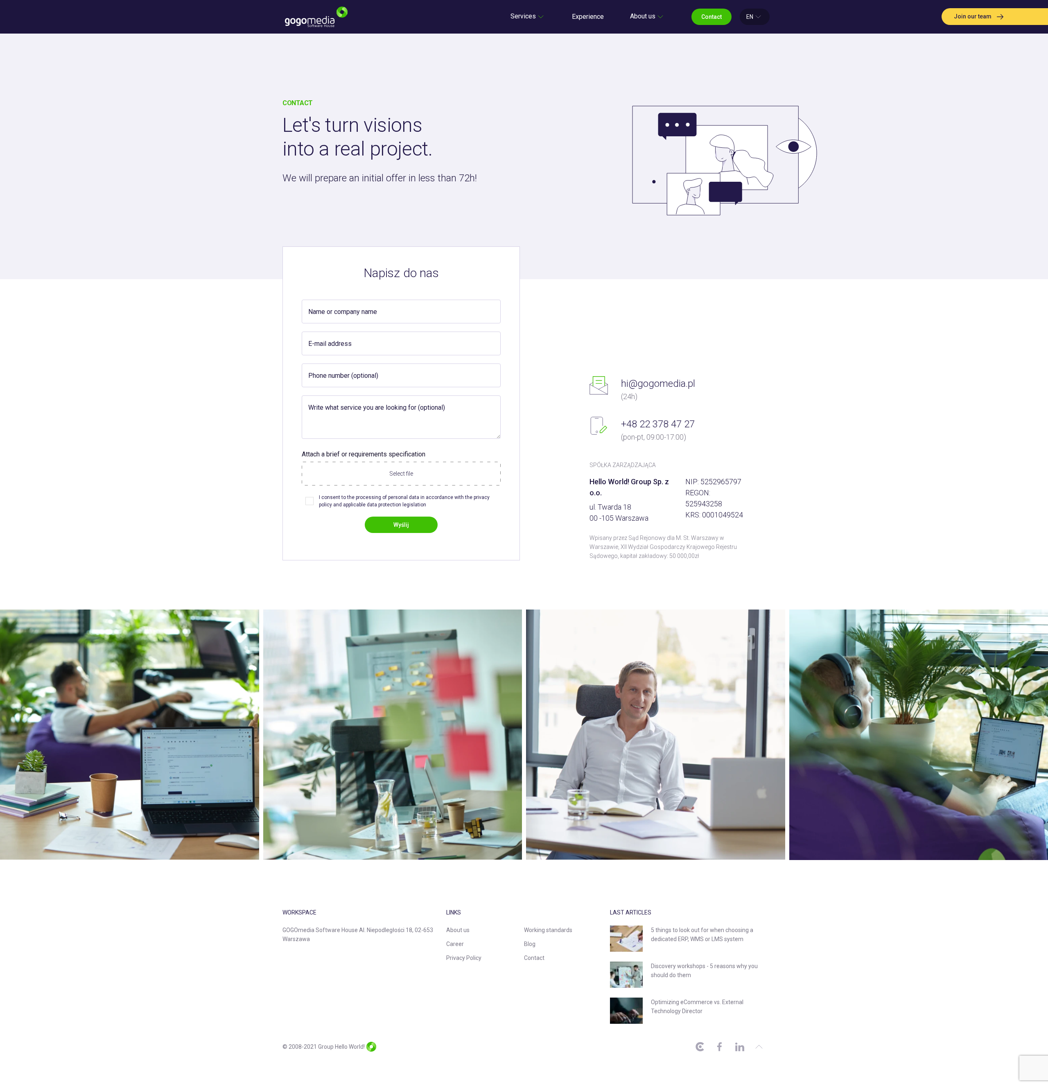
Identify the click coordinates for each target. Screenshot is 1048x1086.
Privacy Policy (463, 958)
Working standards (548, 930)
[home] (316, 17)
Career (455, 944)
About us (458, 930)
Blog (529, 944)
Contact (534, 958)
